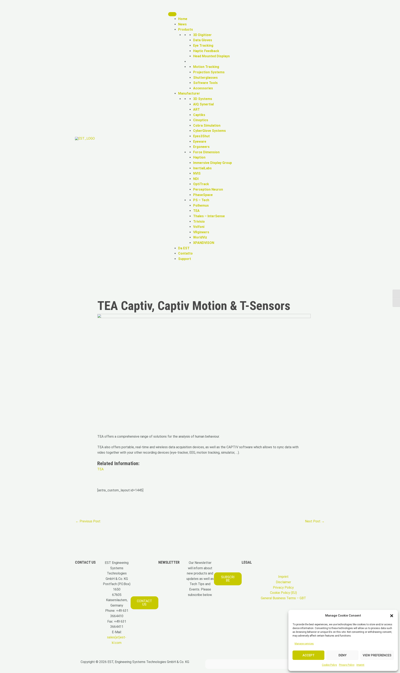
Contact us (144, 602)
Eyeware (199, 142)
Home (182, 19)
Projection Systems (209, 72)
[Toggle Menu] (172, 14)
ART (196, 109)
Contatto (185, 253)
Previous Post (87, 521)
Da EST (184, 248)
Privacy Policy (346, 664)
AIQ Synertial (203, 104)
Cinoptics (200, 120)
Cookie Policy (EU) (283, 593)
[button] (392, 616)
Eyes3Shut (201, 136)
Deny (342, 655)
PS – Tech (201, 200)
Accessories (203, 88)
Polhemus (201, 205)
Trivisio (199, 222)
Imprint (360, 664)
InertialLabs (202, 168)
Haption (199, 157)
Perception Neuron (208, 189)
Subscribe (228, 578)
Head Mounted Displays (211, 56)
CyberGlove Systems (209, 131)
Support (184, 259)
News (182, 24)
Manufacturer (189, 93)
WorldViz (200, 237)
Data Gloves (202, 40)
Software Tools (205, 83)
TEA (196, 211)
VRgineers (201, 232)
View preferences (377, 655)
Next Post (315, 521)
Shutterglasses (205, 78)
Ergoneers (201, 147)
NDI (196, 179)
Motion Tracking (206, 67)
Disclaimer (283, 582)
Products (185, 29)
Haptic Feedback (206, 51)
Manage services (304, 643)
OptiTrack (201, 184)
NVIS (197, 173)
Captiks (199, 115)
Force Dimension (206, 152)
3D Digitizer (202, 35)
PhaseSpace (203, 195)
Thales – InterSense (209, 216)
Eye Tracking (203, 45)
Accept (308, 655)
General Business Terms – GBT (283, 598)
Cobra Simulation (206, 125)
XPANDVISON (203, 243)
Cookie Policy (329, 664)
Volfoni (198, 227)
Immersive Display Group (212, 163)
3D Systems (202, 99)
